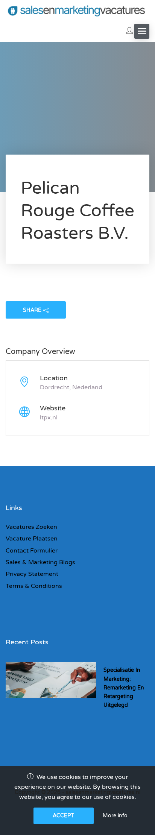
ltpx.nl (49, 417)
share (32, 310)
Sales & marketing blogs (40, 562)
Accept (63, 815)
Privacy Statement (32, 574)
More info (115, 815)
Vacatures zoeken (31, 527)
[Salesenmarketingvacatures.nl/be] (77, 10)
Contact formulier (32, 550)
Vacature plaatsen (32, 538)
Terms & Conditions (34, 586)
